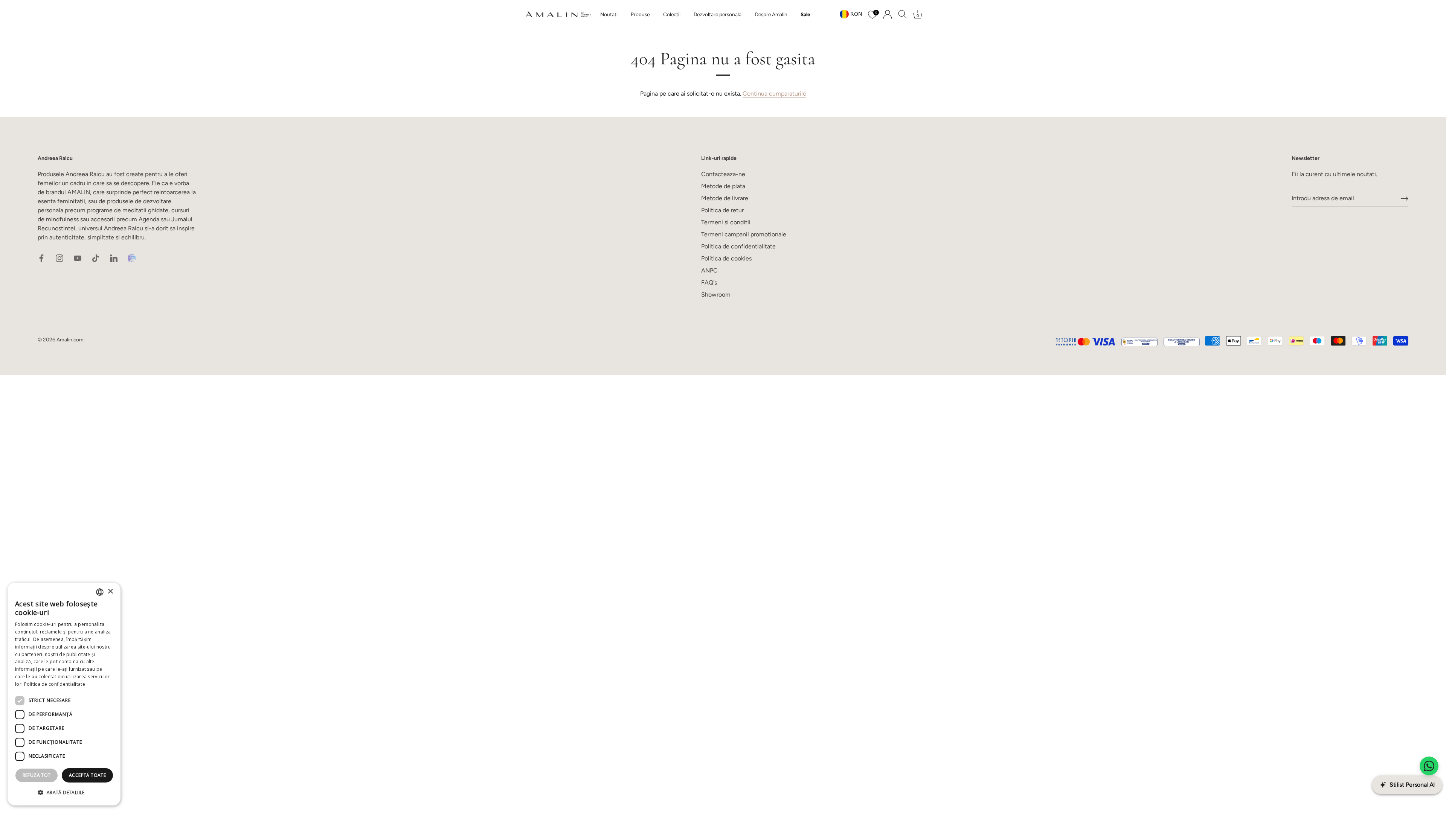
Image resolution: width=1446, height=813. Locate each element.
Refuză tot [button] (37, 775)
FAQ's (709, 282)
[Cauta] (902, 14)
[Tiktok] (95, 257)
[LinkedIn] (113, 257)
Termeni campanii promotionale (743, 234)
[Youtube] (77, 257)
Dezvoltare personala (717, 14)
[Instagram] (59, 257)
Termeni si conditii (725, 222)
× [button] (110, 591)
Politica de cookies (726, 258)
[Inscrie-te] (1404, 198)
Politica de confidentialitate (738, 246)
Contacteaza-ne (723, 174)
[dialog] (64, 694)
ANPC (709, 270)
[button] (64, 792)
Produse (640, 14)
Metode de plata (723, 186)
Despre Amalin (771, 14)
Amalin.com (70, 339)
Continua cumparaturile (774, 93)
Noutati (609, 14)
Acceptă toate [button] (87, 775)
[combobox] (100, 592)
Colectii (671, 14)
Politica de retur (722, 210)
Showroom (716, 294)
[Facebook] (41, 257)
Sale (805, 14)
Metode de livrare (724, 198)
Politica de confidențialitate (54, 684)
